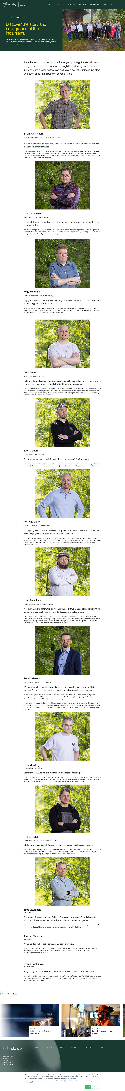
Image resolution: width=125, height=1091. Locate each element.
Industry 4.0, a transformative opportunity (40, 1032)
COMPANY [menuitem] (59, 5)
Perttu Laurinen (5, 992)
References (96, 1028)
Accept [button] (88, 1087)
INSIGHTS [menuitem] (82, 5)
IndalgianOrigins (22, 17)
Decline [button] (96, 1087)
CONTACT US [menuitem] (107, 5)
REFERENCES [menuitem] (94, 5)
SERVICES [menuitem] (49, 5)
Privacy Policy (72, 1078)
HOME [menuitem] (37, 1047)
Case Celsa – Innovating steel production (102, 1032)
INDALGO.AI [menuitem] (71, 5)
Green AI (33, 1028)
